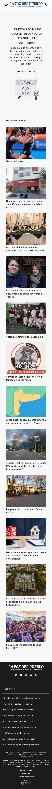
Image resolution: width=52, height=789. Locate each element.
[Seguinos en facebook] (36, 675)
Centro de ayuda (26, 770)
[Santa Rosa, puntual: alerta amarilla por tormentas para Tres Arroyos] (26, 401)
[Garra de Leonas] (26, 143)
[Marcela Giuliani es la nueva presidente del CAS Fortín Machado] (26, 229)
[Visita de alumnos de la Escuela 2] (26, 318)
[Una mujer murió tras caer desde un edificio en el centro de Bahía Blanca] (26, 183)
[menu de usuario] (45, 5)
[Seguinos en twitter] (26, 675)
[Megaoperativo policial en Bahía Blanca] (26, 491)
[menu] (6, 4)
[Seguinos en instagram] (31, 675)
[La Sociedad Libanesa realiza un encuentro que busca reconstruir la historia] (26, 272)
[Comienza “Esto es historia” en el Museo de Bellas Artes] (26, 358)
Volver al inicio (26, 71)
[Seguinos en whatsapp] (16, 675)
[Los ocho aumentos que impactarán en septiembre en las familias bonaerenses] (26, 534)
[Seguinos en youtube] (21, 675)
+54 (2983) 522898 (26, 757)
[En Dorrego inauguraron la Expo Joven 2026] (26, 626)
